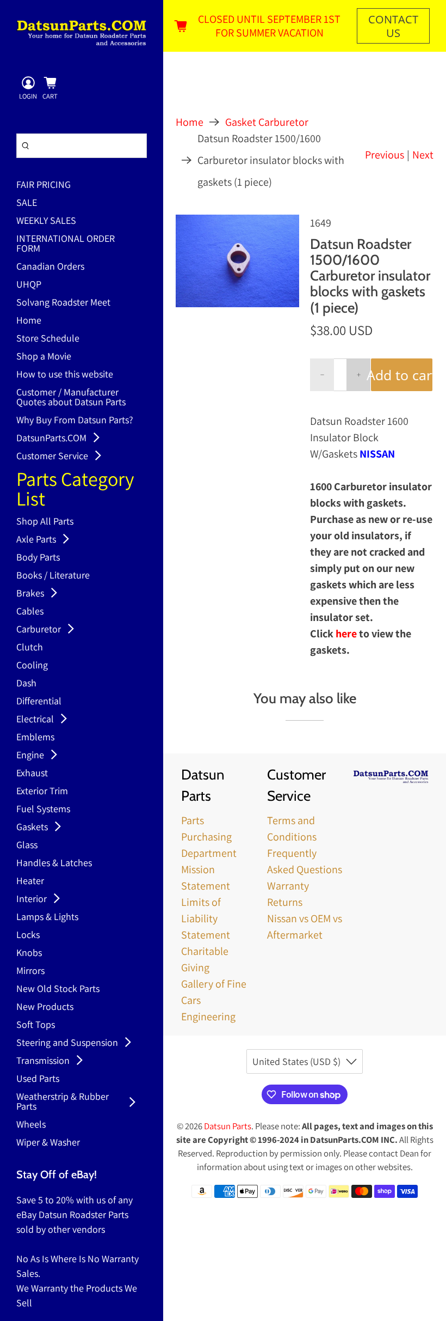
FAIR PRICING (43, 185)
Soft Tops (35, 1025)
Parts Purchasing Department (209, 836)
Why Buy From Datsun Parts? (74, 420)
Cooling (32, 665)
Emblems (35, 737)
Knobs (29, 953)
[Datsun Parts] (81, 32)
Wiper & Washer (48, 1142)
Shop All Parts (44, 521)
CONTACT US (393, 26)
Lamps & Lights (47, 917)
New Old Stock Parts (58, 989)
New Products (44, 1007)
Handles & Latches (54, 863)
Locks (28, 935)
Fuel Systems (43, 809)
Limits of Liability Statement (205, 918)
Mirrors (30, 971)
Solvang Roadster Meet (63, 302)
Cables (30, 611)
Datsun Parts (227, 1126)
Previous (384, 155)
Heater (30, 881)
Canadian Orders (50, 266)
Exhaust (32, 773)
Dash (26, 683)
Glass (27, 845)
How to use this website (64, 374)
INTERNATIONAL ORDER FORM (65, 244)
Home (28, 320)
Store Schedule (47, 338)
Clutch (29, 647)
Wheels (31, 1124)
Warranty (288, 886)
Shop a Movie (43, 356)
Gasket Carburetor (266, 122)
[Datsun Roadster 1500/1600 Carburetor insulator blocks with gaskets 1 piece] (237, 261)
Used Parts (37, 1079)
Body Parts (38, 557)
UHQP (28, 284)
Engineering (208, 1016)
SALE (26, 203)
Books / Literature (53, 575)
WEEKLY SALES (46, 221)
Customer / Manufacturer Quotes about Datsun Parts (71, 397)
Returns (284, 902)
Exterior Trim (42, 791)
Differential (38, 701)
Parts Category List (75, 490)
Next (422, 155)
